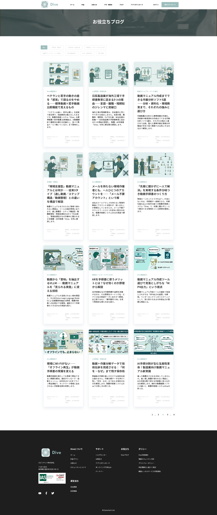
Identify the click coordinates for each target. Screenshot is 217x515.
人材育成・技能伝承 (74, 47)
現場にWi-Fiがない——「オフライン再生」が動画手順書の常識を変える (63, 367)
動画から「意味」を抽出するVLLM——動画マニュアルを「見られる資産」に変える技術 (63, 285)
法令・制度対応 (87, 53)
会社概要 (73, 487)
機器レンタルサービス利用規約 (150, 471)
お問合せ (99, 459)
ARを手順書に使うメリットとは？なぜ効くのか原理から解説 (108, 283)
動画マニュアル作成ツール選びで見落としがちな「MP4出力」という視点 (153, 283)
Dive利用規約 (143, 455)
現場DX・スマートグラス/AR (95, 47)
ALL (44, 47)
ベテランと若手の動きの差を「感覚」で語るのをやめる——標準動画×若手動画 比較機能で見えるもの (63, 101)
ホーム (72, 455)
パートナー (100, 471)
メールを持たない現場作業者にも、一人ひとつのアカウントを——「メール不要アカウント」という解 (108, 192)
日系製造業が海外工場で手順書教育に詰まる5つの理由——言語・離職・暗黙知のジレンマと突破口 (108, 101)
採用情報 (73, 491)
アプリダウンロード (103, 463)
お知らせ (73, 463)
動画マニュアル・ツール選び (52, 53)
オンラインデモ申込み (103, 467)
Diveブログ (125, 455)
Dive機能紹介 (71, 53)
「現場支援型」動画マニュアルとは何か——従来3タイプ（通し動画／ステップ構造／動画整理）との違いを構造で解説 (63, 193)
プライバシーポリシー (146, 463)
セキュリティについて (78, 467)
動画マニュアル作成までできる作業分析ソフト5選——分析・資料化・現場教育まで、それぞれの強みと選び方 (153, 103)
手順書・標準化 (56, 47)
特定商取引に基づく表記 (147, 467)
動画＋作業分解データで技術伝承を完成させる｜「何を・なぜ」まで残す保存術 (108, 367)
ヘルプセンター (101, 455)
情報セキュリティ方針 (146, 459)
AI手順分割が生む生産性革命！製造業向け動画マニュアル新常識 (153, 367)
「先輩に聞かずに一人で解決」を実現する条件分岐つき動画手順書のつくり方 (153, 190)
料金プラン (74, 459)
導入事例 (101, 53)
